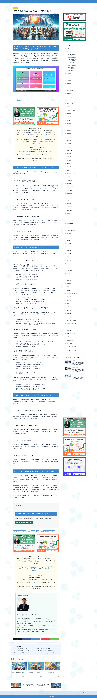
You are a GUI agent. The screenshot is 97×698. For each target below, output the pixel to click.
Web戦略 (69, 77)
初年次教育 (69, 180)
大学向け (69, 240)
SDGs (42, 531)
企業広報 (69, 133)
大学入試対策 (70, 317)
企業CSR (52, 531)
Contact (37, 1)
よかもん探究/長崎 (72, 67)
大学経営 (69, 147)
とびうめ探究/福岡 (72, 59)
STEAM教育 (70, 97)
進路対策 (69, 137)
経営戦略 (69, 163)
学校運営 (69, 87)
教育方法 (69, 257)
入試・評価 (69, 343)
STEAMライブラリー (72, 350)
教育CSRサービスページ (32, 154)
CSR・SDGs (70, 150)
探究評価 (69, 267)
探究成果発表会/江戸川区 (74, 54)
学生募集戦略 (70, 223)
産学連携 (69, 113)
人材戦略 (69, 140)
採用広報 (69, 310)
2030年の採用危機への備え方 (21, 650)
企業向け (69, 336)
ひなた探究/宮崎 (72, 55)
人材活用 (69, 217)
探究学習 (23, 531)
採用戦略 (69, 277)
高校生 (34, 531)
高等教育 (69, 157)
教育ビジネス (70, 90)
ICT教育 (69, 100)
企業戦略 (69, 93)
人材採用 (69, 253)
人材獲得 (69, 243)
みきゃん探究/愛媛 (72, 60)
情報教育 (69, 167)
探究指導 (69, 73)
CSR (68, 196)
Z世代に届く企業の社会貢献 (21, 648)
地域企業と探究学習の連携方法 (22, 653)
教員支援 (69, 107)
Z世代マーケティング (72, 293)
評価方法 (69, 303)
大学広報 (69, 123)
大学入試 (69, 237)
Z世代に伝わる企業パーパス (44, 648)
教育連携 (69, 233)
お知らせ (69, 48)
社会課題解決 (47, 531)
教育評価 (69, 260)
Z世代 (38, 531)
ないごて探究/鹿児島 (73, 65)
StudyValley (21, 1)
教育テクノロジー (71, 173)
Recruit (30, 1)
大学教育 (69, 170)
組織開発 (69, 213)
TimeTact (28, 531)
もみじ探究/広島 (72, 70)
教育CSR (69, 286)
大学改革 (69, 183)
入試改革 (69, 330)
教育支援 (69, 153)
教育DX (68, 120)
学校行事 (69, 117)
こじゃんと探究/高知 (73, 62)
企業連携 (69, 83)
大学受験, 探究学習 (71, 346)
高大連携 (69, 283)
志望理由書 (69, 270)
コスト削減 (69, 190)
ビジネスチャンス (71, 230)
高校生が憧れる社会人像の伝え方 (45, 653)
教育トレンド (70, 103)
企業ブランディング (71, 306)
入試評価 (69, 300)
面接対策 (69, 313)
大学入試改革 (70, 210)
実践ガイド (69, 193)
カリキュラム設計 (71, 110)
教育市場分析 (70, 227)
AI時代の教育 (70, 187)
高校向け (69, 290)
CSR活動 (69, 250)
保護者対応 (69, 203)
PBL (68, 200)
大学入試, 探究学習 (71, 327)
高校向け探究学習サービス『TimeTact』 (40, 134)
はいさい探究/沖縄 (72, 57)
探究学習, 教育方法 (71, 323)
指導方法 (69, 246)
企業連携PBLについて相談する (24, 522)
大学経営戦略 (70, 207)
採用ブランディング (71, 333)
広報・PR (69, 127)
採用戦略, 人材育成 (71, 320)
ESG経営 (69, 143)
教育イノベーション (71, 160)
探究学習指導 (70, 340)
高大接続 (69, 177)
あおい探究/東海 (72, 68)
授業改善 (69, 80)
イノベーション (70, 220)
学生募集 (69, 296)
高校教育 (69, 280)
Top (14, 1)
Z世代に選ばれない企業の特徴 (45, 650)
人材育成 (69, 263)
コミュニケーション (17, 531)
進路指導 (69, 130)
